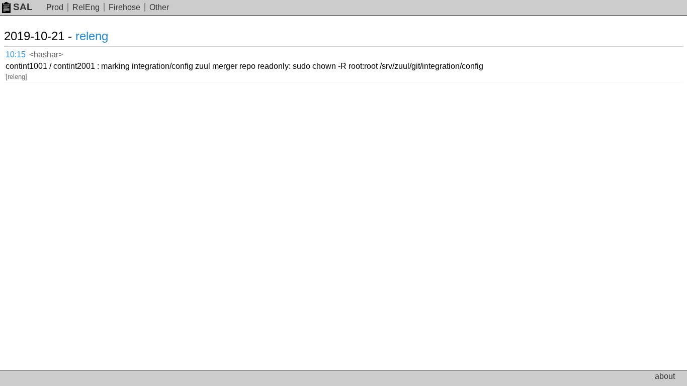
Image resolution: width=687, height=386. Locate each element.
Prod (54, 7)
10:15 (16, 54)
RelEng (86, 7)
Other (159, 7)
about (665, 376)
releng (91, 36)
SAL (23, 7)
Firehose (124, 7)
